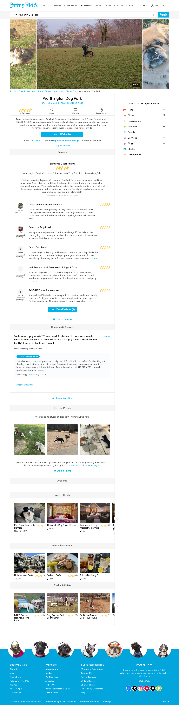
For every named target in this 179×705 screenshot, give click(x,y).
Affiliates (49, 680)
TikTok (85, 465)
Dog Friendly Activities (25, 91)
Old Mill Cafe (54, 575)
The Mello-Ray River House (61, 525)
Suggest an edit (62, 145)
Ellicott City (71, 91)
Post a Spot (144, 665)
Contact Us (86, 673)
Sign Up (165, 5)
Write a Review (88, 680)
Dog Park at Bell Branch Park (55, 616)
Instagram (96, 465)
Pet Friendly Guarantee (92, 688)
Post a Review (64, 319)
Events (99, 5)
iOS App (14, 684)
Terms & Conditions (89, 701)
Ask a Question (63, 398)
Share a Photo (88, 684)
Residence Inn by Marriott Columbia (89, 526)
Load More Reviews (62, 309)
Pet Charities (51, 677)
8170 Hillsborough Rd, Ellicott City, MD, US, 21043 (62, 103)
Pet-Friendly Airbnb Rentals (24, 526)
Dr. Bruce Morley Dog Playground (89, 616)
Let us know (125, 673)
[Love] (16, 452)
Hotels (47, 5)
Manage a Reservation (92, 669)
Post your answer (25, 384)
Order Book (15, 692)
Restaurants (71, 5)
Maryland (58, 91)
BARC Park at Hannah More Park (21, 618)
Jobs (12, 673)
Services (110, 5)
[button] (144, 110)
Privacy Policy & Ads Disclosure (61, 701)
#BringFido (144, 681)
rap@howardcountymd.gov (66, 140)
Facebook (73, 465)
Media (48, 673)
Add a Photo (64, 470)
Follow (107, 336)
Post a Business (88, 677)
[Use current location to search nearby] (154, 15)
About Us (14, 669)
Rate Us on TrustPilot (20, 680)
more (94, 258)
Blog (120, 5)
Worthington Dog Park (89, 91)
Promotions (15, 677)
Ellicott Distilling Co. (90, 575)
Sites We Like (51, 692)
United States (44, 91)
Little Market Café (23, 575)
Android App (16, 688)
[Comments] (21, 452)
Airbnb (58, 5)
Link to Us (50, 684)
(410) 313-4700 (36, 140)
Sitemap (107, 701)
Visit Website (62, 134)
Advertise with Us (53, 669)
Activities (86, 5)
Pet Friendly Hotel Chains (57, 688)
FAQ (83, 692)
